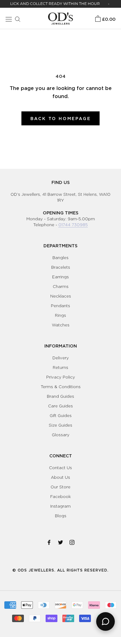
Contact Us (60, 467)
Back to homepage (60, 118)
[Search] (16, 18)
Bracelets (60, 267)
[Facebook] (49, 541)
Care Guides (60, 406)
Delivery (60, 358)
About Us (60, 477)
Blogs (60, 516)
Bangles (60, 257)
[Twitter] (60, 541)
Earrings (60, 277)
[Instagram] (71, 541)
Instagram (60, 506)
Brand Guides (60, 396)
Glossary (60, 435)
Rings (60, 315)
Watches (60, 325)
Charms (61, 286)
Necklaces (60, 296)
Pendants (60, 305)
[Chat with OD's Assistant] (105, 621)
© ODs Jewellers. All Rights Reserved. (60, 570)
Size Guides (60, 425)
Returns (60, 367)
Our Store (60, 487)
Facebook (60, 496)
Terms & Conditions (61, 386)
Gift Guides (61, 415)
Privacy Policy (60, 377)
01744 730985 (73, 224)
